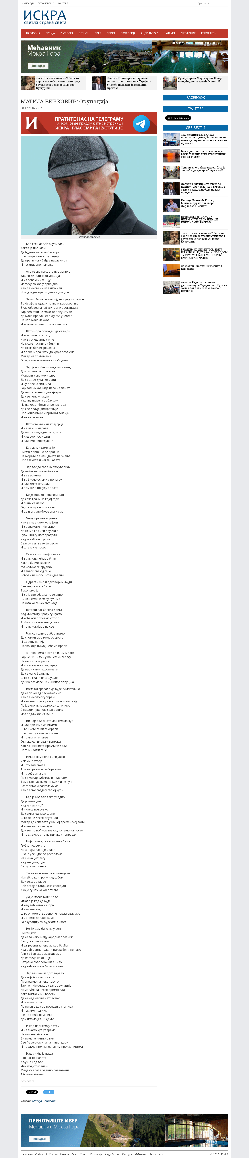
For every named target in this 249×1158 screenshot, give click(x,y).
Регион (84, 33)
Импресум (28, 3)
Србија (50, 33)
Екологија (128, 33)
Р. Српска (66, 33)
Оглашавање (46, 3)
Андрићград (149, 33)
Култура (169, 33)
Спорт (111, 33)
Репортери (208, 33)
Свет (98, 33)
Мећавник (188, 33)
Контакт (63, 3)
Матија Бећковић (44, 1101)
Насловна (33, 33)
